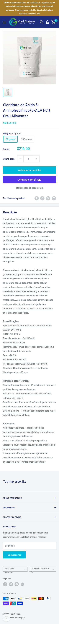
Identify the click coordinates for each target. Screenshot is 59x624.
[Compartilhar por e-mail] (54, 198)
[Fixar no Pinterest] (42, 198)
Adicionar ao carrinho (29, 169)
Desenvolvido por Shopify (14, 617)
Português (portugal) (9, 569)
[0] (53, 22)
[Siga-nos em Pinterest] (11, 584)
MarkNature (9, 123)
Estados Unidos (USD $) (40, 569)
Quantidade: (9, 158)
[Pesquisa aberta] (41, 22)
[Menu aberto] (4, 22)
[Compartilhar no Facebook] (36, 198)
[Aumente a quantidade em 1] (36, 159)
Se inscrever (14, 554)
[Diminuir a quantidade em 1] (20, 159)
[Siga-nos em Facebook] (5, 584)
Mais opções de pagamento (29, 187)
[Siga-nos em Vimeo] (22, 584)
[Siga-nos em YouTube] (17, 584)
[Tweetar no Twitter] (48, 198)
